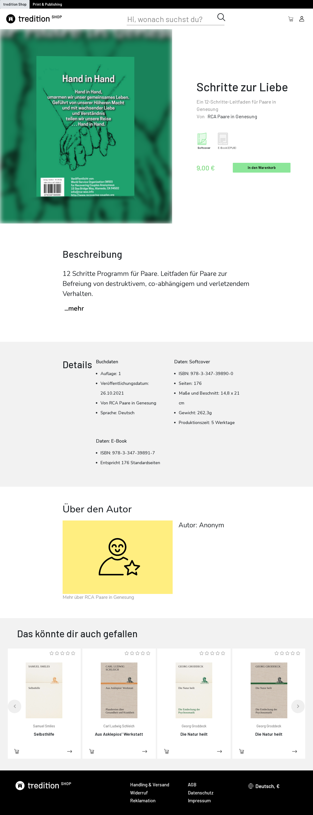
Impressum (199, 800)
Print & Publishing (47, 4)
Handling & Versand (149, 784)
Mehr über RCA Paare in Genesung (98, 597)
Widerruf (139, 792)
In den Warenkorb (262, 167)
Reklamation (143, 800)
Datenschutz (200, 792)
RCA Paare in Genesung (232, 116)
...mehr (74, 308)
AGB (192, 784)
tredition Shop (14, 4)
